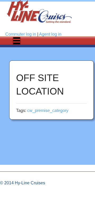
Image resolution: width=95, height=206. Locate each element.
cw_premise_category (47, 110)
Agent (50, 34)
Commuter (20, 34)
